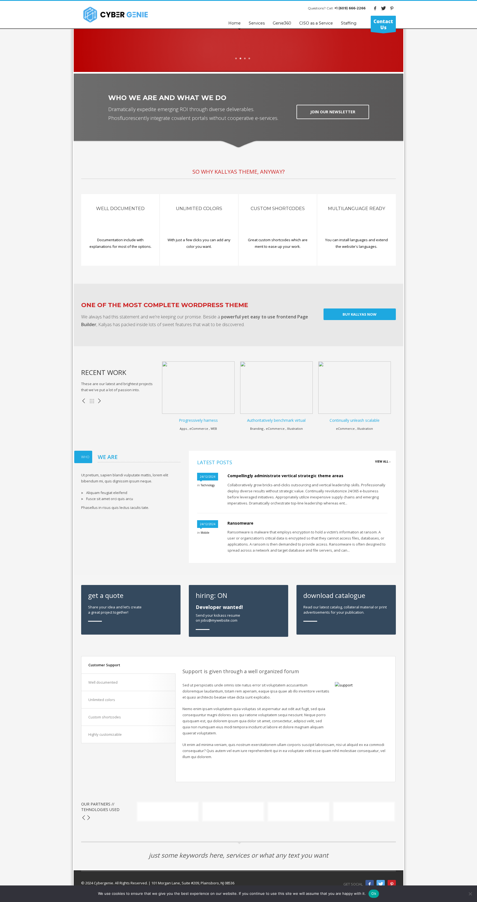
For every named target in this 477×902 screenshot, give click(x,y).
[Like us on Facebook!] (369, 884)
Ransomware (240, 523)
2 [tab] (240, 58)
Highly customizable (105, 734)
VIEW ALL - (382, 461)
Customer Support (104, 664)
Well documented (103, 682)
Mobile (205, 533)
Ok (373, 893)
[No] (470, 893)
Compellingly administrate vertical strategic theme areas (285, 475)
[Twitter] (383, 8)
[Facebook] (375, 8)
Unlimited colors (101, 699)
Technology (208, 485)
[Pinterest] (392, 8)
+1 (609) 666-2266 (349, 8)
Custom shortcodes (104, 717)
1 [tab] (236, 58)
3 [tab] (245, 58)
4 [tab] (249, 58)
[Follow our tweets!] (381, 884)
